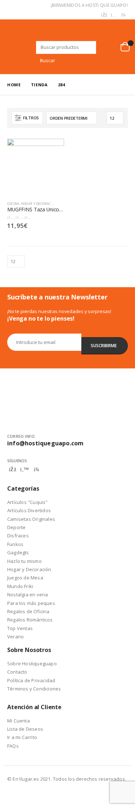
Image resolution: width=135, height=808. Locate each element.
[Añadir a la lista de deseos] (60, 204)
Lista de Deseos (25, 729)
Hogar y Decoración (39, 203)
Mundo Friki (20, 586)
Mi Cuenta (18, 720)
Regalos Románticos (30, 619)
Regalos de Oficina (28, 611)
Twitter (24, 469)
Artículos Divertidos (29, 510)
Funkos (15, 544)
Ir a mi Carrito (22, 737)
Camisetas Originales (31, 519)
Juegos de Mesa (25, 577)
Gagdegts (18, 552)
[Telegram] (123, 15)
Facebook (12, 469)
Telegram (36, 469)
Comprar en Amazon (52, 148)
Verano (15, 636)
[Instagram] (113, 15)
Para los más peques (31, 603)
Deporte (16, 527)
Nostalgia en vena (27, 594)
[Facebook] (104, 15)
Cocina (13, 203)
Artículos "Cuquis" (27, 502)
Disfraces (18, 535)
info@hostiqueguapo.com (45, 443)
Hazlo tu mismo (24, 561)
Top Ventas (20, 628)
